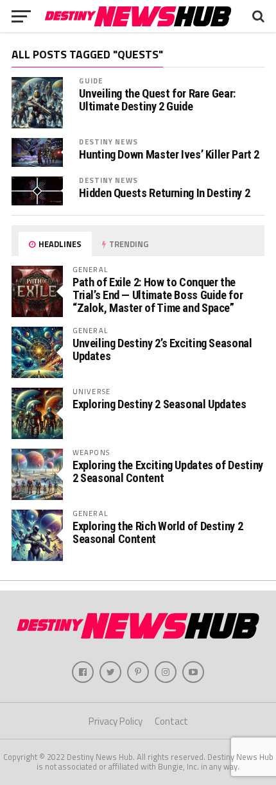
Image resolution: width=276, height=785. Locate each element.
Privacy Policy (115, 721)
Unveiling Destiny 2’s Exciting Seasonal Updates (162, 349)
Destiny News (108, 141)
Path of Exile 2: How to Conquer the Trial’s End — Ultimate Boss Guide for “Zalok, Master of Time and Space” (158, 295)
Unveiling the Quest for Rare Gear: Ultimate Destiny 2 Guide (157, 100)
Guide (91, 80)
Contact (171, 721)
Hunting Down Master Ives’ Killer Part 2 (169, 154)
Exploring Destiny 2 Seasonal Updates (159, 404)
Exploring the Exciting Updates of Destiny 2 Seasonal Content (168, 471)
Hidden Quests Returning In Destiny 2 (164, 193)
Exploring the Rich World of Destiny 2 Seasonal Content (158, 532)
